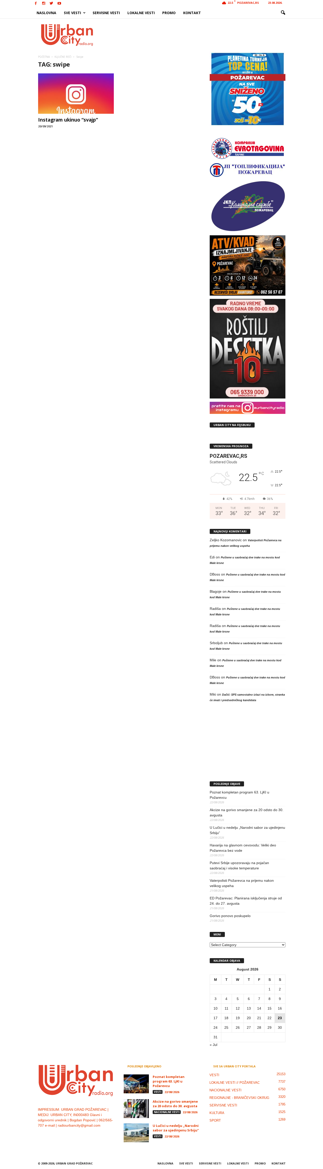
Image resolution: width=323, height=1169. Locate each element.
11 (226, 1008)
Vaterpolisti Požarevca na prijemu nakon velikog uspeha (242, 883)
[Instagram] (44, 3)
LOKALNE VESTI (141, 12)
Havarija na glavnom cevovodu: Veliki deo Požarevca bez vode (243, 847)
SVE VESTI (72, 12)
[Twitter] (51, 3)
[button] (282, 12)
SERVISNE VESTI (106, 12)
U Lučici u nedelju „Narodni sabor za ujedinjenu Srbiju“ (247, 830)
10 (215, 1008)
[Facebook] (36, 3)
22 (269, 1018)
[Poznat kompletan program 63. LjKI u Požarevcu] (136, 1083)
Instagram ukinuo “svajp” (68, 120)
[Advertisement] (198, 34)
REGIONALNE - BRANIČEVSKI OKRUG (239, 1098)
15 (269, 1008)
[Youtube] (59, 3)
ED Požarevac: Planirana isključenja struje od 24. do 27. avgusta (246, 900)
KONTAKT (192, 12)
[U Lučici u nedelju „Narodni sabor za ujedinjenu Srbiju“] (136, 1132)
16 (280, 1008)
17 (215, 1018)
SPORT (215, 1120)
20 (249, 1018)
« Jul (213, 1045)
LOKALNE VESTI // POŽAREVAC (234, 1083)
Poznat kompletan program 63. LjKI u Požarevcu (239, 795)
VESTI (157, 1092)
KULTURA (216, 1113)
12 (238, 1008)
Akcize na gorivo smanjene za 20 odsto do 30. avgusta (246, 812)
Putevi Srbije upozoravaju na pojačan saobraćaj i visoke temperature (239, 865)
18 (226, 1018)
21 (259, 1018)
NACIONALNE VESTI (166, 1112)
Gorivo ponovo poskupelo (230, 916)
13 (249, 1008)
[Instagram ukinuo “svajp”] (76, 93)
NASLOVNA (46, 12)
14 (259, 1008)
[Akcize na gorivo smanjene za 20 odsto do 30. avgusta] (136, 1108)
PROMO (169, 12)
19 (238, 1018)
